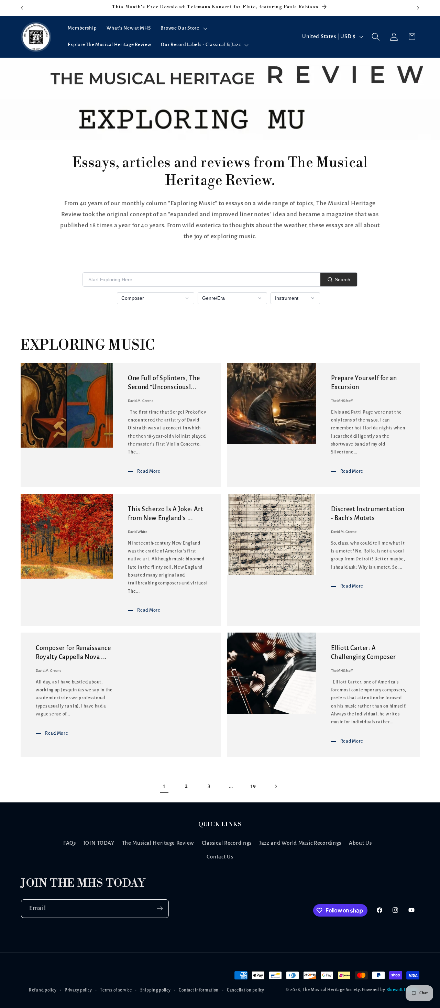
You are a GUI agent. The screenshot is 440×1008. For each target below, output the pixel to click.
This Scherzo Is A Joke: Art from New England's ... (165, 514)
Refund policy (42, 990)
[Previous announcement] (22, 8)
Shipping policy (155, 990)
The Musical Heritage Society (331, 990)
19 (253, 786)
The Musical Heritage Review (158, 843)
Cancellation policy (245, 990)
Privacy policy (78, 990)
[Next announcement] (418, 8)
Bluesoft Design (402, 990)
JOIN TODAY (99, 843)
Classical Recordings (227, 843)
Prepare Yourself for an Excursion (364, 383)
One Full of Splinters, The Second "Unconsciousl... (164, 383)
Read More (148, 471)
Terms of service (116, 990)
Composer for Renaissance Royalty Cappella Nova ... (73, 652)
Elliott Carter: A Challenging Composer (363, 652)
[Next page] (276, 786)
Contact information (199, 990)
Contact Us (220, 856)
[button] (183, 28)
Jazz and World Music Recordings (300, 843)
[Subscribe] (160, 908)
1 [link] (164, 786)
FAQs (69, 843)
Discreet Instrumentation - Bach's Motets (368, 514)
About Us (360, 843)
